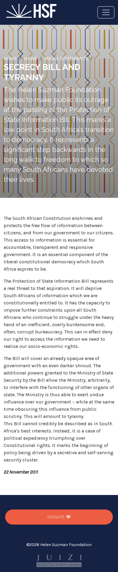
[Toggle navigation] (105, 12)
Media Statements (66, 58)
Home (10, 58)
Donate (56, 517)
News (30, 58)
